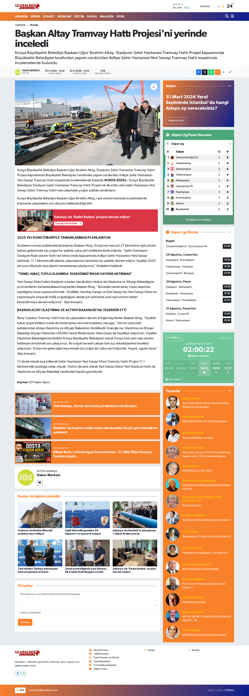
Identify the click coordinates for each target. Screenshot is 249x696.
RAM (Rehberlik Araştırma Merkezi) (204, 635)
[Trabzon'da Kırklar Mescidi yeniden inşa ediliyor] (40, 514)
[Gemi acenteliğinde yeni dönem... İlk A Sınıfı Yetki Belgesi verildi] (87, 552)
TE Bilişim (229, 690)
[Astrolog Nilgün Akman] (172, 484)
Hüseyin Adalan (193, 417)
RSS (21, 690)
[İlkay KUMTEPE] (172, 550)
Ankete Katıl (176, 120)
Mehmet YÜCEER (192, 433)
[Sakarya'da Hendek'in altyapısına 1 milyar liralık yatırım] (135, 514)
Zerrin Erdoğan (193, 448)
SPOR (120, 16)
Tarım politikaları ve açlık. (198, 438)
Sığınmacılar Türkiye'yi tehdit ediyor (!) (206, 536)
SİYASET (49, 16)
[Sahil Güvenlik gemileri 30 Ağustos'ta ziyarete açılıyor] (87, 514)
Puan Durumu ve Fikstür (106, 657)
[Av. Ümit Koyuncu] (172, 517)
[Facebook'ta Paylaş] (198, 72)
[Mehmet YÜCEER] (172, 435)
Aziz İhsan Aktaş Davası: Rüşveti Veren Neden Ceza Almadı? (205, 405)
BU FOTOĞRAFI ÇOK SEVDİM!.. (201, 569)
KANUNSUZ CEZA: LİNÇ (197, 470)
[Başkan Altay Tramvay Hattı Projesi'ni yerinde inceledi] (87, 122)
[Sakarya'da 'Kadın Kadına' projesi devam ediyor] (135, 552)
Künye (151, 650)
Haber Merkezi (48, 475)
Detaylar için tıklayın (198, 219)
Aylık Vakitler (174, 379)
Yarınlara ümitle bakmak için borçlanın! (206, 520)
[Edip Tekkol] (172, 534)
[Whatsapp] (24, 673)
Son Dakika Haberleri (105, 665)
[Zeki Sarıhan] (172, 468)
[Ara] (227, 16)
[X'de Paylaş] (205, 72)
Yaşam (34, 25)
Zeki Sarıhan (190, 466)
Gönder (25, 622)
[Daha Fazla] (218, 72)
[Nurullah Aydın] (172, 616)
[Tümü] (229, 86)
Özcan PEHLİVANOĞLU (196, 564)
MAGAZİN (107, 16)
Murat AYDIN (190, 399)
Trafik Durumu (101, 653)
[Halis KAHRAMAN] (172, 583)
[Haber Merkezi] (26, 477)
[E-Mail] (40, 483)
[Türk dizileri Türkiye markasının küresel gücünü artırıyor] (40, 552)
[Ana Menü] (232, 16)
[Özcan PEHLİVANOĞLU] (172, 567)
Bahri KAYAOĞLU (193, 597)
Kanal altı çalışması (194, 602)
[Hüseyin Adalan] (172, 419)
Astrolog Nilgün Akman (199, 481)
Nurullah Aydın (192, 612)
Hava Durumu (101, 650)
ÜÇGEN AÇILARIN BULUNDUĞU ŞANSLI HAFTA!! (206, 487)
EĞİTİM (79, 16)
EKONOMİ (64, 16)
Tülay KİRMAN (191, 630)
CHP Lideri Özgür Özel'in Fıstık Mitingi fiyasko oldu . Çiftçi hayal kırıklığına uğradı (206, 454)
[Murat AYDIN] (172, 402)
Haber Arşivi (100, 669)
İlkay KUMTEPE (191, 548)
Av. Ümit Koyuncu (193, 515)
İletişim (196, 650)
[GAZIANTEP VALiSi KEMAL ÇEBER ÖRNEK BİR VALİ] (172, 501)
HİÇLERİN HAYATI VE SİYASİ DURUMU (204, 421)
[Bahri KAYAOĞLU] (172, 599)
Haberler (20, 25)
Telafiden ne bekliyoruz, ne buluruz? (205, 552)
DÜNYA (35, 16)
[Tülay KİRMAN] (172, 632)
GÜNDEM (21, 16)
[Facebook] (17, 673)
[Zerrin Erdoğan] (172, 452)
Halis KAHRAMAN (193, 579)
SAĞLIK (92, 16)
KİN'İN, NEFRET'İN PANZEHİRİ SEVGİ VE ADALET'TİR (206, 618)
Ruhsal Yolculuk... (192, 505)
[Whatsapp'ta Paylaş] (211, 72)
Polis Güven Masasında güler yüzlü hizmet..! (203, 585)
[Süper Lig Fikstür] (229, 232)
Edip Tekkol (190, 532)
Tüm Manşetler (102, 661)
